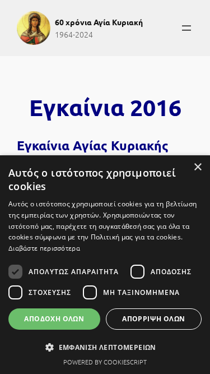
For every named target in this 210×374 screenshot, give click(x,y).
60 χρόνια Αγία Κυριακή (99, 22)
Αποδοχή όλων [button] (54, 319)
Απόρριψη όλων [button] (153, 319)
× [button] (197, 167)
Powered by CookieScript (105, 361)
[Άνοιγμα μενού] (186, 28)
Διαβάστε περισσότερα (44, 247)
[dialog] (105, 264)
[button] (105, 347)
